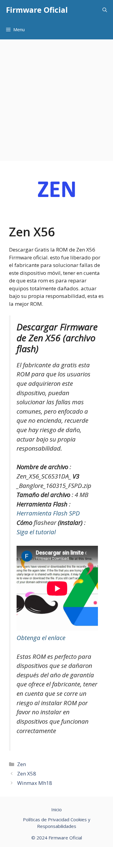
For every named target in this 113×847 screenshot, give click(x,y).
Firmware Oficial (37, 10)
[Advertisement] (56, 99)
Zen (21, 764)
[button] (104, 10)
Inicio (56, 809)
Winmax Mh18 (34, 782)
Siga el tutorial (36, 532)
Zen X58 (26, 773)
